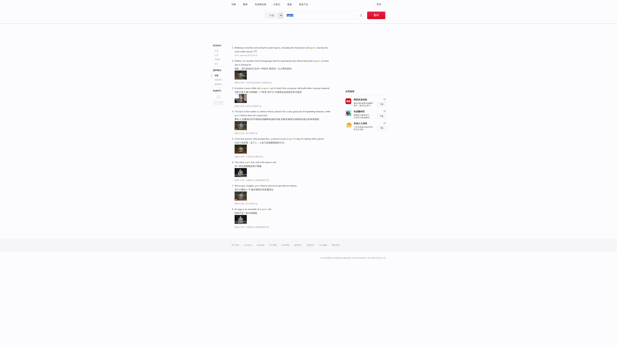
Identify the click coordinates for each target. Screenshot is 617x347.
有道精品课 (260, 4)
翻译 (245, 4)
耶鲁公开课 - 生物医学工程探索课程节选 (252, 180)
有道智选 (260, 245)
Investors (248, 245)
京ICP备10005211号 (377, 258)
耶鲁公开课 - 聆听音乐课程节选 (248, 106)
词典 (233, 4)
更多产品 (303, 4)
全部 (216, 51)
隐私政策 (339, 258)
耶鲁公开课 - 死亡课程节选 (246, 133)
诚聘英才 (298, 245)
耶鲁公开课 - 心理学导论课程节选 (249, 157)
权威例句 (217, 90)
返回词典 (218, 103)
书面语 (217, 59)
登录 (379, 4)
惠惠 (289, 4)
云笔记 (276, 4)
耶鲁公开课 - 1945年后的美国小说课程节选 (253, 83)
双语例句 (217, 45)
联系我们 (310, 245)
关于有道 (235, 245)
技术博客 (285, 245)
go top (219, 96)
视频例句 (218, 84)
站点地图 (323, 245)
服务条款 (347, 258)
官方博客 (273, 245)
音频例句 (218, 80)
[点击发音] (255, 51)
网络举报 (336, 245)
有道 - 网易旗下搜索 (244, 15)
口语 (216, 55)
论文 (216, 64)
